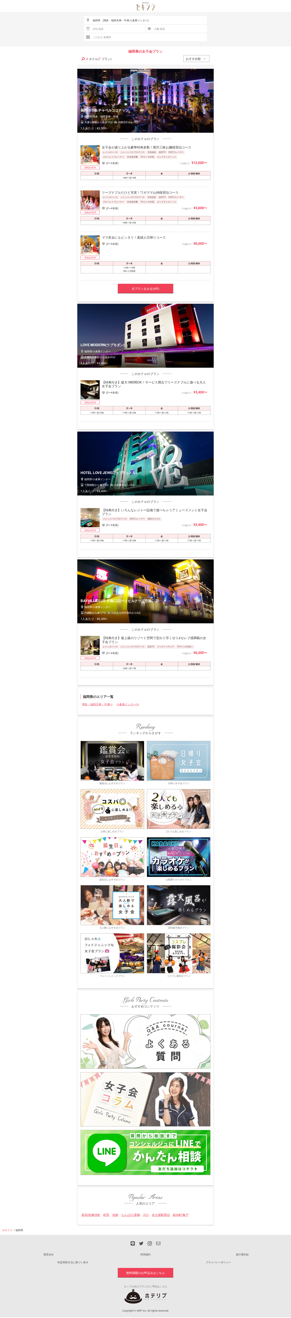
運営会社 (48, 1254)
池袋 (115, 1214)
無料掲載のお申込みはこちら (145, 1272)
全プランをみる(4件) (145, 288)
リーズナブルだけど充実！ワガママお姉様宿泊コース (140, 192)
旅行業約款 (242, 1254)
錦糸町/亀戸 (181, 1214)
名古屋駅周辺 (161, 1214)
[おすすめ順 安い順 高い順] (196, 58)
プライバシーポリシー (218, 1262)
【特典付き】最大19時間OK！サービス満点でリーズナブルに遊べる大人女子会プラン (154, 384)
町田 (106, 1214)
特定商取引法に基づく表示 (73, 1262)
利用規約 (145, 1254)
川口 (146, 1214)
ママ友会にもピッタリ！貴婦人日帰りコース (134, 237)
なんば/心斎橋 (130, 1214)
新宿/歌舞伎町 (91, 1214)
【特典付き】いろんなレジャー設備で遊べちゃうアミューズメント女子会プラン (154, 512)
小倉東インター (128, 704)
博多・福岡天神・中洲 (97, 704)
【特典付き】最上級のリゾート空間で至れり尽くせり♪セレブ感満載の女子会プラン (154, 639)
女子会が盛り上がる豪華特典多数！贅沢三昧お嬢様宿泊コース (146, 147)
